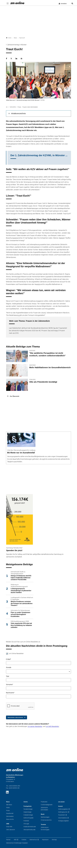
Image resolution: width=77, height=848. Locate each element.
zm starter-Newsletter (35, 726)
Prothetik (26, 820)
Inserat (60, 806)
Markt (42, 814)
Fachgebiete (28, 806)
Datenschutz (33, 839)
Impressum (45, 839)
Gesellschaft (9, 813)
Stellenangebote (63, 809)
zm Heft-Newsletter (52, 726)
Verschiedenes (62, 818)
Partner (8, 839)
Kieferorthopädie (28, 818)
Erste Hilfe (9, 826)
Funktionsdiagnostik (46, 804)
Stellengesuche (62, 812)
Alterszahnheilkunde (29, 829)
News (8, 802)
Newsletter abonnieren (15, 717)
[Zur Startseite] (17, 3)
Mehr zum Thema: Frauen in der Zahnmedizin (29, 321)
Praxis (8, 810)
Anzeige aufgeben (63, 820)
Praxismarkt (61, 815)
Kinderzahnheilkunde (30, 826)
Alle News (9, 804)
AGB (15, 839)
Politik (8, 807)
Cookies (24, 839)
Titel (7, 676)
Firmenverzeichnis (46, 820)
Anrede (8, 667)
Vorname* (9, 684)
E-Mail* (8, 659)
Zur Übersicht (14, 396)
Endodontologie (28, 815)
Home (9, 37)
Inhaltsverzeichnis (18, 113)
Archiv (26, 802)
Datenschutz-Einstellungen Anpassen (17, 843)
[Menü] (7, 3)
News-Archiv (10, 819)
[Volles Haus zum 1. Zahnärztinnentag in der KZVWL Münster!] (68, 96)
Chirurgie (26, 823)
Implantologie (27, 812)
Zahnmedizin (10, 816)
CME (7, 823)
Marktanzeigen (45, 817)
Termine (43, 824)
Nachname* (10, 693)
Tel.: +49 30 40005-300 (13, 785)
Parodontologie (28, 809)
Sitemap (54, 839)
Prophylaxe (44, 801)
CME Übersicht (10, 829)
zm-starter (61, 802)
